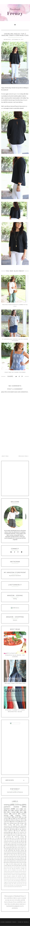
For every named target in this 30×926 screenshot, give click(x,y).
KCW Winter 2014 (14, 835)
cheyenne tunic (15, 856)
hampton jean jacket (9, 842)
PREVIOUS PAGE (23, 456)
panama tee (8, 862)
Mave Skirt (6, 867)
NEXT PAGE (5, 456)
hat (23, 839)
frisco (6, 874)
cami (9, 856)
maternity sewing (19, 836)
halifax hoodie (14, 859)
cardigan (22, 823)
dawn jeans (14, 858)
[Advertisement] (15, 440)
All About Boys (16, 833)
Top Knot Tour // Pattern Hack (15, 683)
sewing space (16, 864)
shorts (6, 814)
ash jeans (17, 854)
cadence (5, 871)
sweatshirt (21, 832)
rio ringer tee (7, 864)
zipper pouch (21, 865)
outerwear (6, 821)
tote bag (24, 844)
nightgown (22, 879)
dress (21, 812)
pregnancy (19, 848)
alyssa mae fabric (21, 867)
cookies (19, 871)
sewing (7, 804)
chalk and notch (8, 839)
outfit (12, 880)
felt (12, 847)
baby (9, 820)
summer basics (7, 886)
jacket (17, 842)
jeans (11, 832)
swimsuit (16, 851)
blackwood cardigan (20, 868)
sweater (6, 818)
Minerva (24, 827)
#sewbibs (22, 838)
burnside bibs (21, 870)
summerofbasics (8, 851)
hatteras (19, 876)
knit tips (19, 829)
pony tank (22, 882)
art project (18, 845)
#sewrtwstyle (7, 833)
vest (19, 841)
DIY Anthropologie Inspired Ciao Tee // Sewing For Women (15, 340)
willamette (22, 851)
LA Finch (7, 845)
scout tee (22, 883)
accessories (7, 826)
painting (17, 880)
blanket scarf (7, 870)
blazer (24, 845)
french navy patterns (22, 873)
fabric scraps (8, 824)
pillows (11, 882)
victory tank (14, 886)
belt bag (11, 868)
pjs (16, 832)
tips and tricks (12, 865)
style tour (14, 885)
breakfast (14, 870)
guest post (19, 824)
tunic (14, 820)
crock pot (6, 858)
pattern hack (14, 821)
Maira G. (26, 922)
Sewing (15, 598)
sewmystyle (10, 850)
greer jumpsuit (12, 876)
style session (17, 844)
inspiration (22, 859)
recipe (7, 823)
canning (7, 847)
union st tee (15, 838)
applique (15, 826)
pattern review (11, 807)
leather (22, 842)
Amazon (15, 620)
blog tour (18, 830)
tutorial (14, 814)
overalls (6, 844)
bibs (23, 854)
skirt (11, 818)
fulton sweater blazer (13, 874)
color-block (18, 818)
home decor (18, 847)
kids (25, 809)
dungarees (21, 858)
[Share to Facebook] (19, 376)
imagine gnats (23, 835)
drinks (8, 873)
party (11, 844)
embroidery (7, 859)
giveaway (14, 823)
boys (24, 811)
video (19, 886)
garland (21, 874)
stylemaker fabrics (21, 885)
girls (9, 811)
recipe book (22, 862)
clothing (18, 804)
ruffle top (16, 883)
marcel (17, 879)
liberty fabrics (7, 879)
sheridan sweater (20, 850)
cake (5, 856)
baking (13, 829)
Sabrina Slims (13, 867)
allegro (12, 845)
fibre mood (13, 873)
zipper (5, 853)
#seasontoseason (13, 853)
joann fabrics (20, 820)
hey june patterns (15, 827)
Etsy (23, 841)
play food (16, 882)
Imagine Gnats (16, 94)
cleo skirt (11, 871)
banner (5, 868)
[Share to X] (16, 376)
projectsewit (7, 838)
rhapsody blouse (7, 883)
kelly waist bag (7, 861)
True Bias (10, 854)
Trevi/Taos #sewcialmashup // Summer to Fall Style (15, 305)
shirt (17, 809)
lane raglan (22, 877)
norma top (6, 880)
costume (23, 856)
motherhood (7, 841)
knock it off (16, 877)
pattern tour (23, 821)
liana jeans (23, 861)
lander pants (16, 861)
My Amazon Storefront (15, 575)
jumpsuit (8, 836)
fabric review (11, 812)
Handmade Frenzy (11, 922)
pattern (17, 811)
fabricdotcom (17, 839)
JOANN (7, 829)
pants (16, 817)
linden (12, 879)
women (7, 809)
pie (14, 848)
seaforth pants (7, 885)
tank (23, 817)
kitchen (10, 877)
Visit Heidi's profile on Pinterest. (15, 792)
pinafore (15, 862)
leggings (10, 848)
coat (15, 871)
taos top (14, 841)
